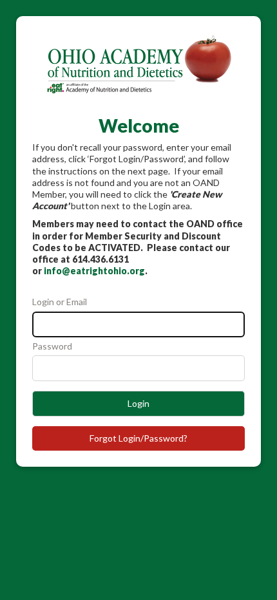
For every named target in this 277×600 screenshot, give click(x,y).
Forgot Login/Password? (138, 438)
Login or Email (59, 301)
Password (52, 346)
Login (138, 403)
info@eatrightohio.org (94, 270)
